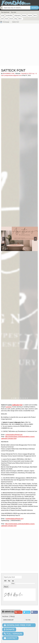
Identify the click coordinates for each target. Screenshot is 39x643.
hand (6, 18)
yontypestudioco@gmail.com (12, 75)
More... (21, 18)
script (2, 15)
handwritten (9, 15)
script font (8, 407)
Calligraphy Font (17, 405)
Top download (5, 12)
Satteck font (15, 22)
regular (30, 15)
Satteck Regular (13, 594)
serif (2, 18)
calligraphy (17, 15)
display (24, 15)
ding (15, 18)
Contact (11, 638)
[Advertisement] (19, 45)
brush (11, 18)
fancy (35, 15)
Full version (14, 634)
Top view (13, 12)
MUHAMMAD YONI (8, 73)
